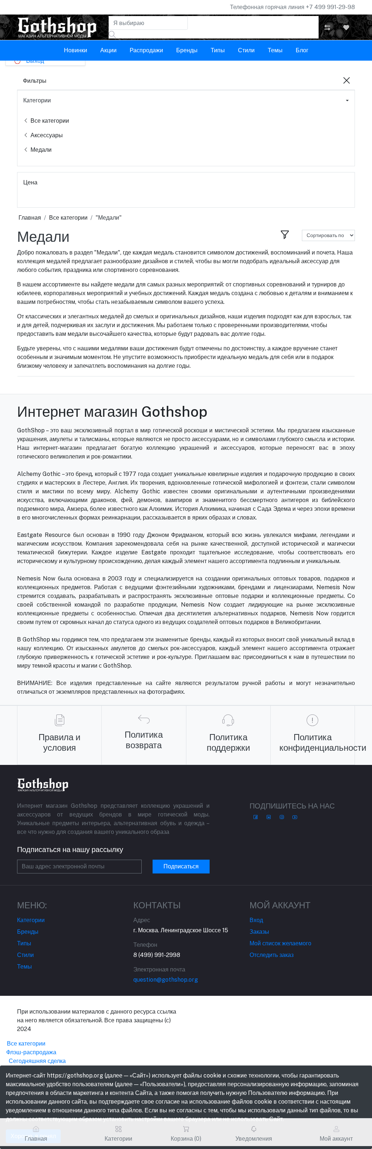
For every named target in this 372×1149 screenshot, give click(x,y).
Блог (302, 50)
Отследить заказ (272, 955)
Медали (40, 149)
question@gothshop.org (165, 979)
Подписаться (181, 866)
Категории (37, 100)
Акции (108, 50)
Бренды (187, 50)
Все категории (49, 120)
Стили (246, 50)
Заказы (259, 931)
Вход (256, 920)
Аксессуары (46, 135)
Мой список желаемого (280, 943)
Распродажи (146, 50)
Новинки (75, 50)
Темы (275, 50)
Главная (30, 217)
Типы (218, 50)
